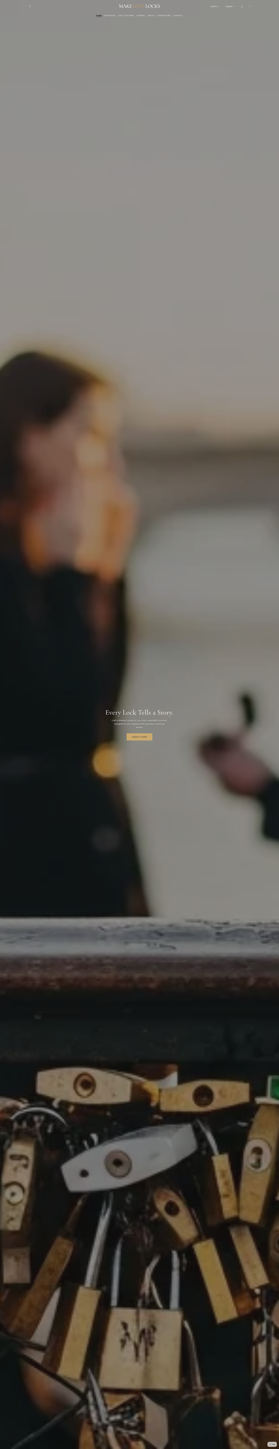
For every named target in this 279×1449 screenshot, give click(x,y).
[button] (30, 6)
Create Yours (139, 737)
